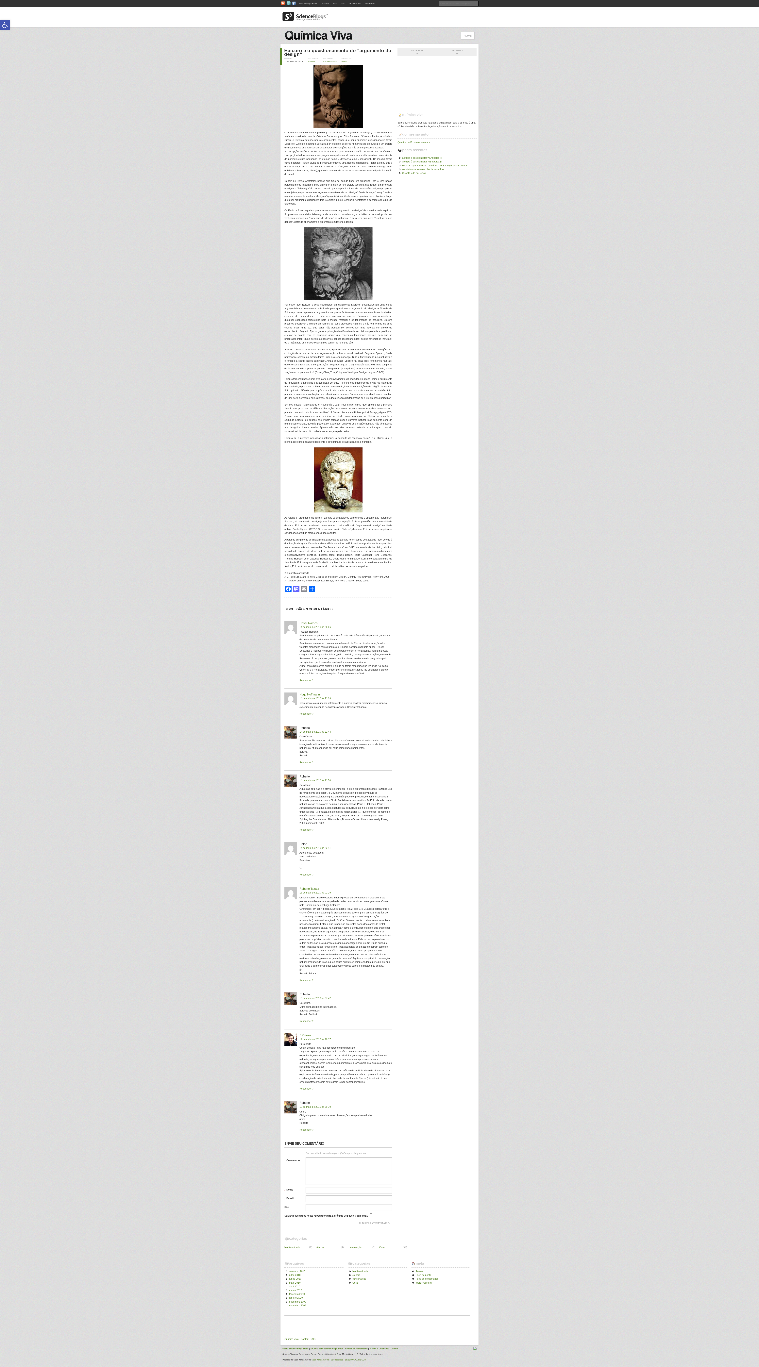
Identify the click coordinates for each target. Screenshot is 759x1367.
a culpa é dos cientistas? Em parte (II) (422, 158)
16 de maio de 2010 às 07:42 (315, 998)
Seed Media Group (320, 1359)
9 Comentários (330, 61)
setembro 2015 (297, 1271)
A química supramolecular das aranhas (423, 169)
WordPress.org (424, 1282)
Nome (288, 1190)
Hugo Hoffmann (309, 694)
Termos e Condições (379, 1348)
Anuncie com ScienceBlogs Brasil (326, 1348)
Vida (343, 3)
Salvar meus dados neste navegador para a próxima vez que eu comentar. (326, 1215)
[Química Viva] (324, 41)
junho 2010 (295, 1278)
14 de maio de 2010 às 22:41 (315, 848)
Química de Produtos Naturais (413, 142)
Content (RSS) (308, 1339)
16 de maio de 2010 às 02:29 (315, 892)
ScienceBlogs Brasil (308, 3)
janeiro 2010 (296, 1297)
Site (286, 1207)
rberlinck (311, 61)
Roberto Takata (309, 888)
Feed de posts (423, 1275)
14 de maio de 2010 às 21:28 (315, 698)
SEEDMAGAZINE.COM (355, 1359)
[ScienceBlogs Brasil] (305, 19)
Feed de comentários (427, 1278)
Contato (394, 1348)
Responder (305, 680)
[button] (5, 25)
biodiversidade (292, 1247)
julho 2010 (295, 1275)
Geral (344, 61)
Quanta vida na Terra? (414, 173)
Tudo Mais (370, 3)
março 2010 (295, 1290)
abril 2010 (294, 1286)
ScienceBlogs (337, 1359)
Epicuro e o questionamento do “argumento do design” (337, 52)
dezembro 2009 (297, 1301)
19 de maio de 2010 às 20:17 (315, 1039)
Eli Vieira (305, 1035)
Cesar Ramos (308, 623)
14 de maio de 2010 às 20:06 (315, 627)
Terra (335, 3)
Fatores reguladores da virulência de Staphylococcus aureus (434, 165)
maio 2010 (295, 1282)
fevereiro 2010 (297, 1294)
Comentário (292, 1161)
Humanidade (355, 3)
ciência (320, 1247)
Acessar (420, 1271)
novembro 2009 (297, 1305)
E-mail (289, 1199)
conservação (355, 1247)
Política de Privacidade (356, 1348)
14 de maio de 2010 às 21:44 (315, 731)
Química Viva (291, 1339)
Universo (325, 3)
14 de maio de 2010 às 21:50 (315, 780)
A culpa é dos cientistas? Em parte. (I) (422, 161)
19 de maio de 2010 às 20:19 (315, 1107)
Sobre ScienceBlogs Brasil (295, 1348)
